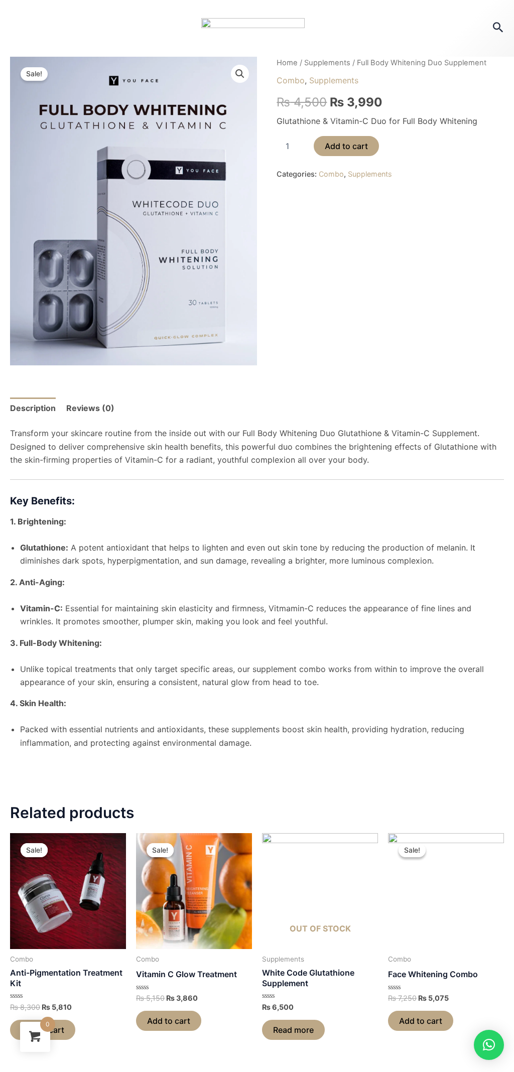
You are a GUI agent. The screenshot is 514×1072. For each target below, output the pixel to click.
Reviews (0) (90, 408)
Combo (291, 80)
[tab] (33, 408)
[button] (489, 1045)
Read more (293, 1030)
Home (287, 62)
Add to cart (346, 146)
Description (33, 408)
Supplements (327, 62)
